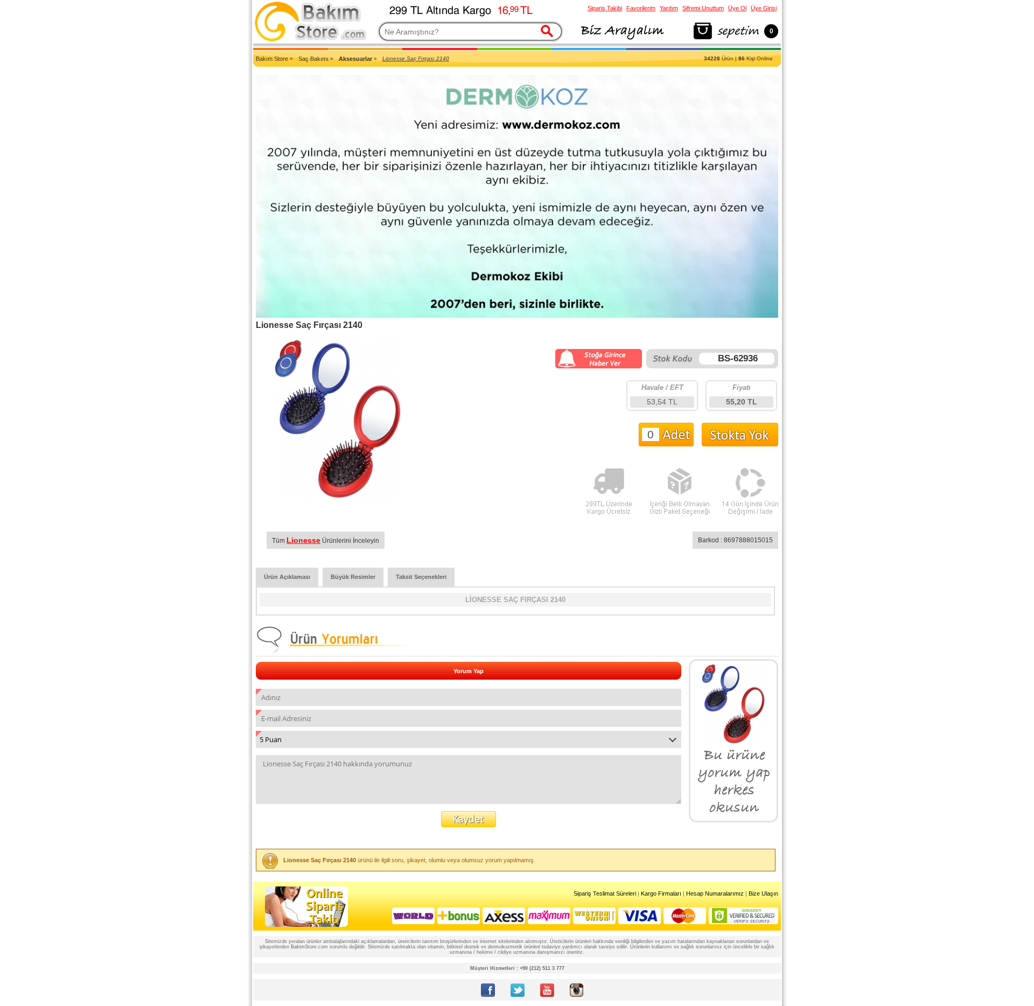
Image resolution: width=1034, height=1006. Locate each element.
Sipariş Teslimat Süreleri (605, 893)
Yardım (669, 8)
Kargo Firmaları (661, 893)
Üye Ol (737, 8)
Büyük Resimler (353, 577)
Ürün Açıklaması (287, 577)
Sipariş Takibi (605, 8)
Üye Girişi (764, 8)
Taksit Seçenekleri (421, 577)
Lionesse (303, 540)
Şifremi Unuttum (703, 8)
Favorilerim (640, 8)
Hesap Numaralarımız (715, 893)
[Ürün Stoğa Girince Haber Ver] (599, 366)
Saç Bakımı (313, 58)
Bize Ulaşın (763, 893)
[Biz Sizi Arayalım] (622, 40)
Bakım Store (272, 58)
